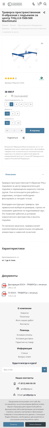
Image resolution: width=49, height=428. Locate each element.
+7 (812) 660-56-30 (27, 383)
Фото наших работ (24, 320)
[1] (6, 78)
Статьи (24, 353)
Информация (24, 348)
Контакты (24, 324)
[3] (11, 78)
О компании (24, 308)
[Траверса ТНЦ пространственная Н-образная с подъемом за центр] (24, 55)
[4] (13, 78)
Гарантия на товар (24, 342)
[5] (16, 78)
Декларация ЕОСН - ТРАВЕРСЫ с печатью (27, 284)
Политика (24, 316)
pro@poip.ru (26, 388)
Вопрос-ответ (24, 356)
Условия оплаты (24, 334)
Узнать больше (35, 424)
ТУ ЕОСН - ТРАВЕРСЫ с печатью (23, 292)
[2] (8, 78)
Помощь (24, 330)
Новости (25, 313)
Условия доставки (24, 338)
